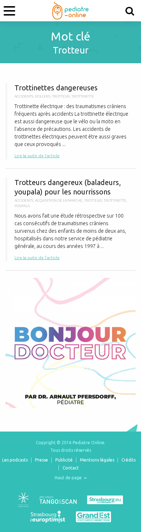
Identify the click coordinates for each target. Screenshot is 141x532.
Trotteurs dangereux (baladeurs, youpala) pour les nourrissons (70, 219)
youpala (22, 206)
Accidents (23, 96)
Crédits (128, 460)
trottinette (83, 96)
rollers (42, 96)
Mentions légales (97, 460)
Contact (71, 468)
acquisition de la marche (58, 200)
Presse (41, 460)
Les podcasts (15, 460)
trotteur (61, 96)
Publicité (64, 460)
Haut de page (69, 477)
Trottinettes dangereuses (70, 121)
